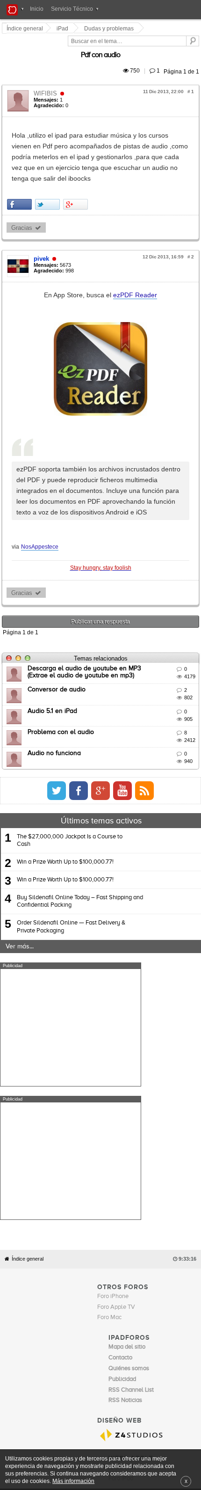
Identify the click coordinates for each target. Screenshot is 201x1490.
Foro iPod (120, 1292)
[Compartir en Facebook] (20, 172)
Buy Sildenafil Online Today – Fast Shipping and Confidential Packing (80, 848)
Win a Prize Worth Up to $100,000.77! (65, 808)
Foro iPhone (113, 1109)
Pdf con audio (174, 44)
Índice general (27, 1072)
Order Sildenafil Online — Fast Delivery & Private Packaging (71, 873)
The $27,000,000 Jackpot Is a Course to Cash (69, 786)
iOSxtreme (122, 1281)
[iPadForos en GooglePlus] (174, 736)
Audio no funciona (55, 700)
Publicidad (135, 1310)
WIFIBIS (46, 83)
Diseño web (164, 1310)
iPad (64, 28)
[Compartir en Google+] (77, 172)
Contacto (109, 1310)
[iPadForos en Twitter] (130, 736)
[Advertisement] (70, 974)
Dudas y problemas (110, 28)
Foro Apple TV (116, 1120)
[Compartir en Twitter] (48, 172)
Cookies (85, 1310)
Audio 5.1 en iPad (54, 657)
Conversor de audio (58, 636)
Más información (73, 1481)
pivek (42, 226)
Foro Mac (109, 1131)
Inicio (36, 9)
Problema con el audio (62, 678)
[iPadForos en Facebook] (152, 736)
